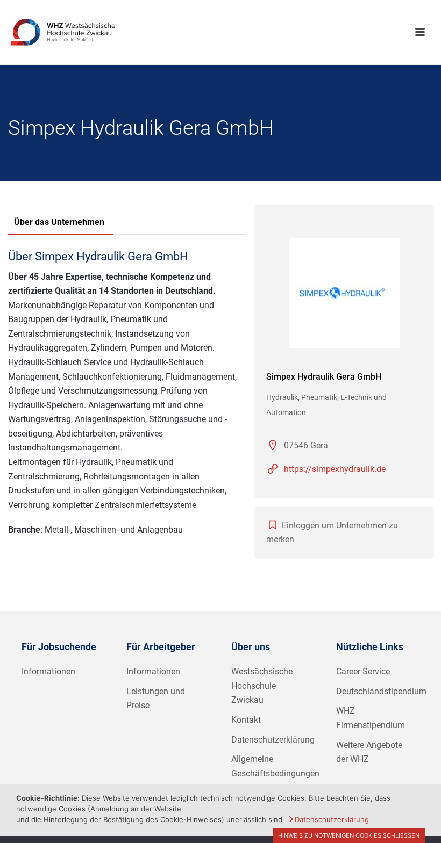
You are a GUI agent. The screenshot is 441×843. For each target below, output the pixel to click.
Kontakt (246, 720)
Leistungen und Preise (155, 698)
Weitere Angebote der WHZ (369, 752)
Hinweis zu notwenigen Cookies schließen (348, 835)
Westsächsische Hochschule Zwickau (262, 685)
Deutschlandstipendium (381, 691)
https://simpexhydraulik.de (335, 469)
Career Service (363, 671)
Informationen (48, 671)
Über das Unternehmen (59, 222)
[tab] (59, 223)
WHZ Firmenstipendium (370, 718)
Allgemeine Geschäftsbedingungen (275, 766)
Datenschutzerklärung (273, 740)
